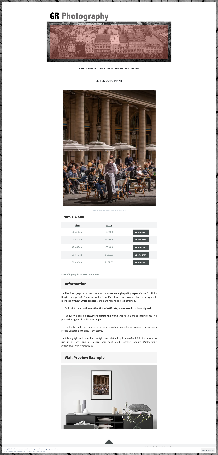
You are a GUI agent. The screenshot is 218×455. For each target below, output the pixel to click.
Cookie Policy (41, 451)
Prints (102, 68)
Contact (119, 68)
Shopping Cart (132, 68)
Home (81, 68)
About (110, 68)
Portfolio (91, 68)
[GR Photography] (109, 36)
